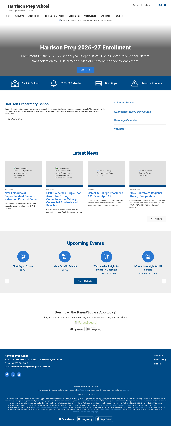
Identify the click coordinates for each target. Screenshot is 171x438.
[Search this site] (165, 5)
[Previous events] (7, 281)
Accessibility (160, 359)
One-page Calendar (125, 120)
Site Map (158, 355)
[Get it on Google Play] (85, 419)
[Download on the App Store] (104, 419)
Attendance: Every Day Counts (132, 111)
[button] (149, 5)
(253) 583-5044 (82, 390)
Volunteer (120, 129)
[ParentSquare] (66, 419)
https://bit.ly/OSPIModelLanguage (85, 412)
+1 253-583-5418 (20, 363)
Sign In (157, 363)
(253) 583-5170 (37, 407)
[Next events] (164, 281)
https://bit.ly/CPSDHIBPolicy (111, 409)
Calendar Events (124, 102)
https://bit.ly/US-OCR (142, 407)
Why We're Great (15, 119)
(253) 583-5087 (104, 405)
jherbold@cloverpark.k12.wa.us (55, 407)
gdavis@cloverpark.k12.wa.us (121, 405)
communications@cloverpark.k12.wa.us (30, 366)
